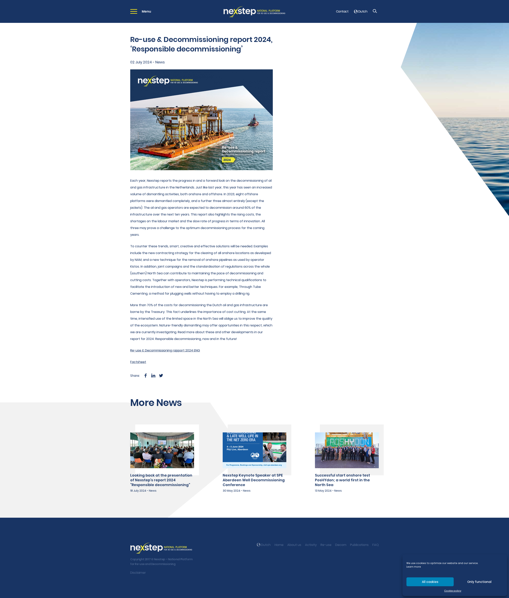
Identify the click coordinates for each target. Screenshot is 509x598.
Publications (359, 545)
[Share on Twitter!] (161, 375)
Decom (340, 545)
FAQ (375, 545)
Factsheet (138, 362)
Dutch (362, 11)
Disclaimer (138, 572)
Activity (311, 545)
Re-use (326, 545)
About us (294, 545)
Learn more (413, 566)
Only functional (479, 582)
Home (279, 545)
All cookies (430, 582)
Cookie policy (452, 590)
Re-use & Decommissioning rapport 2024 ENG (165, 350)
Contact (342, 11)
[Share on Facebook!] (146, 375)
